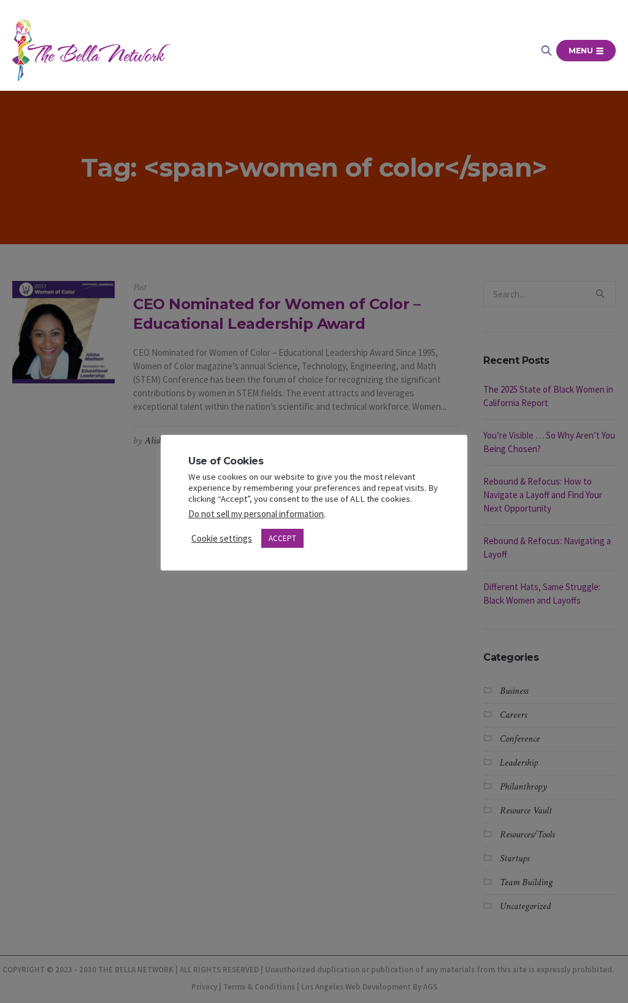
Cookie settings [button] (221, 538)
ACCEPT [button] (282, 538)
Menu (582, 50)
